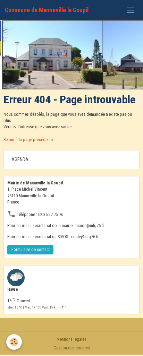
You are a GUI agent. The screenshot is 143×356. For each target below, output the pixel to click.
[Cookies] (14, 342)
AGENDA (19, 159)
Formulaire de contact (30, 249)
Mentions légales (71, 339)
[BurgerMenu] (130, 10)
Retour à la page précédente (28, 139)
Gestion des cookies (71, 348)
